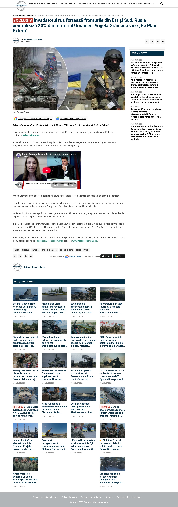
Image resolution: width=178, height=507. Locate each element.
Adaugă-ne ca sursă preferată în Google (35, 118)
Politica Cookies (69, 497)
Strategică (30, 15)
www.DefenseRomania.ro (84, 241)
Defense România (19, 15)
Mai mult (148, 3)
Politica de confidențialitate (45, 497)
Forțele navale (135, 3)
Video (54, 3)
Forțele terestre (100, 3)
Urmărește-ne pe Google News (73, 118)
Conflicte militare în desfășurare (74, 3)
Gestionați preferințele (91, 497)
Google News (75, 256)
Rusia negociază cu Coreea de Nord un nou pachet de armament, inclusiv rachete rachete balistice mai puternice (83, 341)
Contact (109, 497)
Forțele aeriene (119, 3)
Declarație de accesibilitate (129, 497)
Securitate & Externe (38, 3)
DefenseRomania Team (33, 40)
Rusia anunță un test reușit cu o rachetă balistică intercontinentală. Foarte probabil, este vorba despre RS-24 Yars (111, 308)
